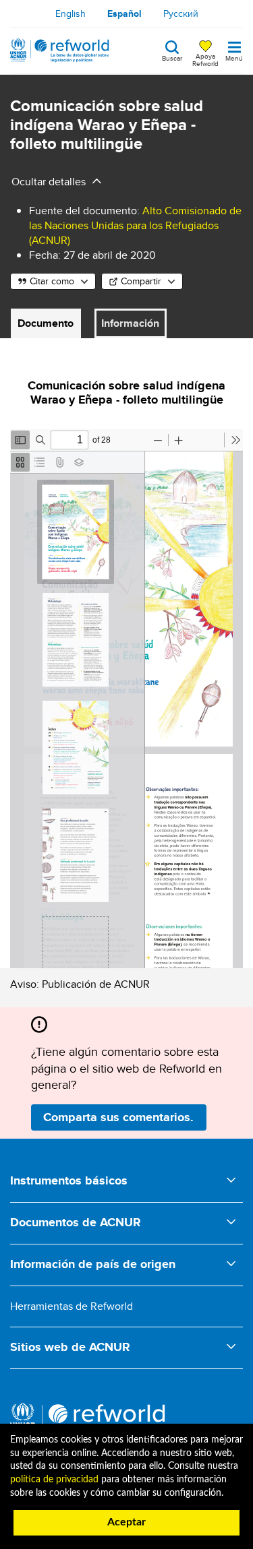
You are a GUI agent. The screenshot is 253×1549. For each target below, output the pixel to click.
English (70, 13)
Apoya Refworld (205, 59)
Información (130, 323)
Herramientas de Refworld (71, 1306)
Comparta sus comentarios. (118, 1117)
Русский (180, 13)
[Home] (59, 50)
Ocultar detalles (48, 181)
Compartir (141, 281)
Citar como (52, 281)
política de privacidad (54, 1479)
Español (124, 13)
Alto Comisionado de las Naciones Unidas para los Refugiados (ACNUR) (135, 225)
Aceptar (126, 1522)
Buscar (172, 57)
